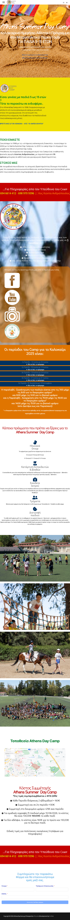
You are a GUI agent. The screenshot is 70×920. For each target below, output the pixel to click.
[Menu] (3, 2)
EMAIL (5, 894)
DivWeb (51, 916)
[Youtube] (67, 2)
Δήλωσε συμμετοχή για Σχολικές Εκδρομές (35, 58)
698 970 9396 (26, 193)
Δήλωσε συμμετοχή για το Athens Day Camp (35, 55)
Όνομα (5, 886)
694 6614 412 (8, 193)
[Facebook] (63, 2)
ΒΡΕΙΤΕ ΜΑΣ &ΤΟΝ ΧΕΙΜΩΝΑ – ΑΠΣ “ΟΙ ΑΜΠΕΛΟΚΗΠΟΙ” (22, 124)
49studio (36, 916)
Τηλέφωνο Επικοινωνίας (45, 886)
